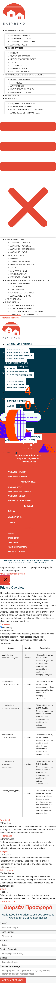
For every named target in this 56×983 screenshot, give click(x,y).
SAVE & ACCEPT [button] (8, 901)
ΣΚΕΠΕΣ (14, 62)
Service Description (9, 949)
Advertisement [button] (6, 870)
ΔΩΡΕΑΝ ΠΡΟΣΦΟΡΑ (12, 980)
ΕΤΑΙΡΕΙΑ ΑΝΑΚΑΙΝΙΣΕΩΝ (21, 107)
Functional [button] (5, 820)
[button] (28, 175)
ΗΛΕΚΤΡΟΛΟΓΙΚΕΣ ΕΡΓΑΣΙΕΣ (23, 59)
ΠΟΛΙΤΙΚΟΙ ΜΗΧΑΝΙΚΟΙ (20, 80)
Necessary (7, 627)
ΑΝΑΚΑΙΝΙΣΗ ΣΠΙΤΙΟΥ (14, 31)
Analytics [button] (4, 851)
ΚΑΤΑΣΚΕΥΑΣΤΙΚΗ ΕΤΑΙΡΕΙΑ (22, 89)
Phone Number (7, 932)
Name (3, 923)
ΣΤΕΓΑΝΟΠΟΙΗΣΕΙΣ (18, 65)
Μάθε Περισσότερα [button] (8, 574)
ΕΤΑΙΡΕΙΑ (28, 528)
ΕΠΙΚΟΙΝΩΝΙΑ (11, 99)
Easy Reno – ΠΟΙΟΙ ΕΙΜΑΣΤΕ (22, 103)
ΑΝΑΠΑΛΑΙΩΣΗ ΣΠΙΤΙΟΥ (20, 92)
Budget (3, 958)
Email (3, 941)
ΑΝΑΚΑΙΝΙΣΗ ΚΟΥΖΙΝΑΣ (20, 39)
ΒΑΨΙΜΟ (14, 53)
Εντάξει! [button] (21, 574)
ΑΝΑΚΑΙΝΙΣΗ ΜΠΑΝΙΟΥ (20, 35)
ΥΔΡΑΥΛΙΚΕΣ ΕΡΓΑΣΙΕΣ (20, 56)
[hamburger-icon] (53, 344)
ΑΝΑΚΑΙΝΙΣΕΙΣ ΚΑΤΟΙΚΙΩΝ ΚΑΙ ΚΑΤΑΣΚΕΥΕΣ (24, 75)
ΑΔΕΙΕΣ (19, 83)
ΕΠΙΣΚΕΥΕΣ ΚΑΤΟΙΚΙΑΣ (20, 72)
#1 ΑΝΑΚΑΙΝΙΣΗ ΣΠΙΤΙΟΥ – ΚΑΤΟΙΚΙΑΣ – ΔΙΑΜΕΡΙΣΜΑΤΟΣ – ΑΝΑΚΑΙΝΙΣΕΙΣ (27, 111)
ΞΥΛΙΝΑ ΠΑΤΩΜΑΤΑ (18, 68)
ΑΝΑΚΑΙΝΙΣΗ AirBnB (18, 45)
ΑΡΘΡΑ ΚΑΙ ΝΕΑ (12, 95)
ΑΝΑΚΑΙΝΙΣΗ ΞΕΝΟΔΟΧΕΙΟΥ (22, 42)
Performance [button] (6, 836)
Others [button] (3, 889)
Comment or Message (11, 966)
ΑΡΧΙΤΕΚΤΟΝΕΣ (17, 86)
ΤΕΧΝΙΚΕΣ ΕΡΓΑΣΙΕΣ (14, 48)
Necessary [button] (5, 624)
